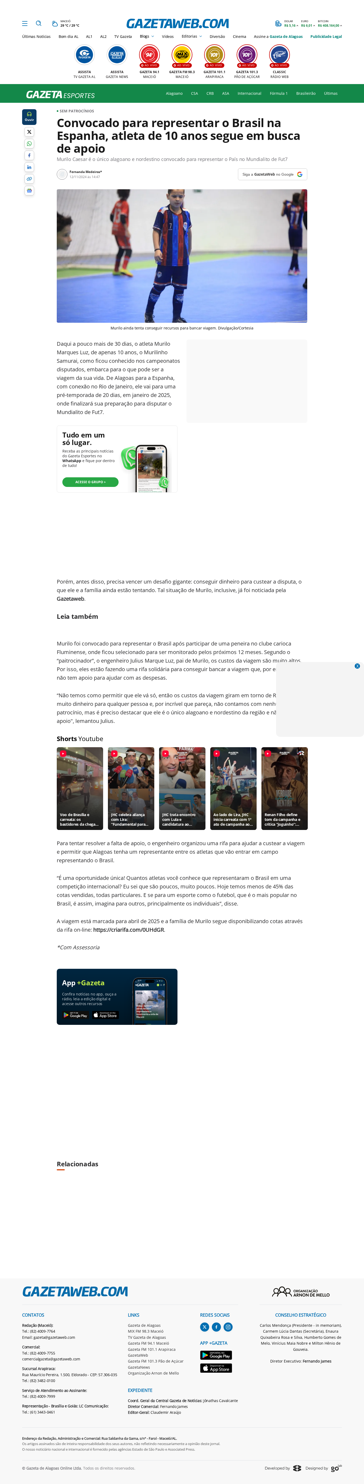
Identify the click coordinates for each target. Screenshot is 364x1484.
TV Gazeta (123, 36)
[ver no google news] (29, 190)
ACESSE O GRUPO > (90, 482)
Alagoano (174, 93)
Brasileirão (306, 93)
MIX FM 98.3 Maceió (145, 1331)
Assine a (278, 36)
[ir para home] (177, 23)
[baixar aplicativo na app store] (105, 1015)
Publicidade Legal (326, 36)
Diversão (217, 36)
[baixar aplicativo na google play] (75, 1015)
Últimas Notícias (36, 36)
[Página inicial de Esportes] (58, 95)
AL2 (103, 36)
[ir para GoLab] (324, 1468)
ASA (225, 93)
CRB (210, 93)
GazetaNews (139, 1367)
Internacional (249, 93)
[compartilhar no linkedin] (29, 167)
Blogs (144, 36)
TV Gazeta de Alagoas (147, 1337)
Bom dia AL (68, 36)
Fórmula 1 (279, 93)
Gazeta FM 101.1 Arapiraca (152, 1349)
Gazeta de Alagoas (144, 1325)
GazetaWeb (138, 1355)
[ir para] (219, 1356)
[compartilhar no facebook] (29, 155)
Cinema (239, 36)
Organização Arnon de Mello (153, 1373)
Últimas (331, 93)
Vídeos (168, 36)
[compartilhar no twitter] (29, 132)
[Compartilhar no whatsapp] (29, 143)
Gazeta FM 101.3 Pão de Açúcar (156, 1361)
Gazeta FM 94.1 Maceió (148, 1343)
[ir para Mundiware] (283, 1468)
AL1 (89, 36)
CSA (194, 93)
